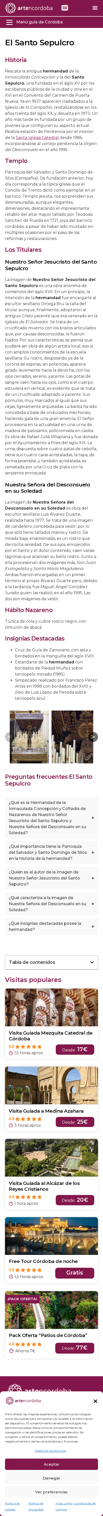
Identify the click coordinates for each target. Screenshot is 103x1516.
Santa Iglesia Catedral (37, 137)
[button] (95, 1401)
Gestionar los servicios (50, 1451)
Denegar (51, 1478)
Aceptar (52, 1464)
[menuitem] (65, 8)
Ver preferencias (51, 1492)
